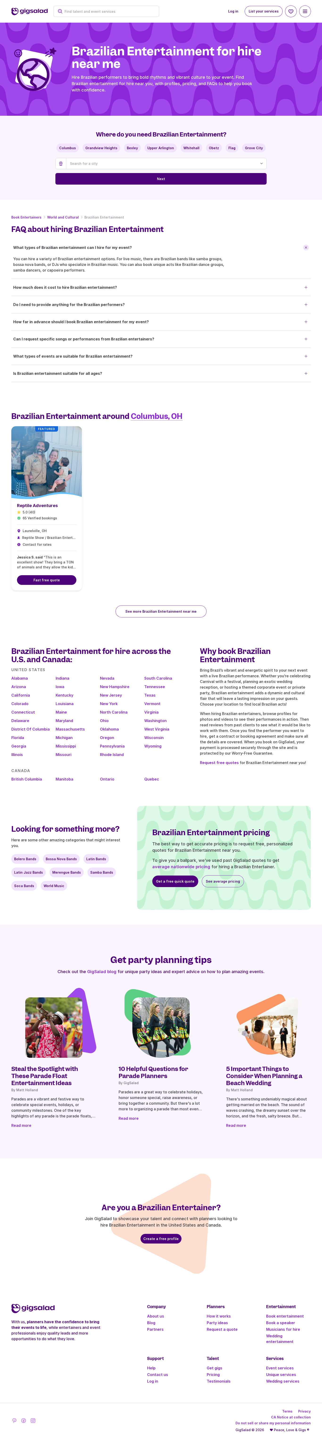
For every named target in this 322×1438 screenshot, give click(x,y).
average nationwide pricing (181, 866)
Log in (233, 11)
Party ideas (217, 1322)
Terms (287, 1411)
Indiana (62, 678)
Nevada (107, 678)
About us (155, 1316)
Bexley (132, 148)
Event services (280, 1368)
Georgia (18, 746)
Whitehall (191, 148)
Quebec (151, 779)
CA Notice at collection (291, 1417)
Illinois (17, 754)
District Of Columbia (30, 729)
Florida (17, 737)
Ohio (104, 720)
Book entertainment (285, 1316)
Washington (155, 720)
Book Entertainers (26, 217)
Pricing (213, 1374)
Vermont (152, 703)
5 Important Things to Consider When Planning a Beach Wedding (264, 1076)
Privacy (304, 1411)
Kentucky (64, 695)
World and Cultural (63, 217)
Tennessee (154, 686)
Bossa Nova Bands (61, 859)
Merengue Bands (66, 872)
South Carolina (158, 678)
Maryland (64, 720)
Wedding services (282, 1381)
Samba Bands (101, 872)
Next (161, 179)
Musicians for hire (283, 1329)
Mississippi (66, 746)
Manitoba (64, 779)
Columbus (67, 148)
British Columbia (26, 779)
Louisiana (65, 703)
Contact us (157, 1374)
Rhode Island (112, 754)
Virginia (151, 712)
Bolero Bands (25, 859)
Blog (151, 1322)
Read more (21, 1125)
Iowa (60, 686)
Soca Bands (24, 886)
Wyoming (152, 746)
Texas (150, 695)
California (20, 695)
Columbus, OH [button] (156, 416)
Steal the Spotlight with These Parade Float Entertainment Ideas (44, 1076)
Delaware (20, 720)
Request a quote (222, 1329)
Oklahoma (109, 729)
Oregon (107, 737)
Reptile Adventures (37, 505)
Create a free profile (161, 1239)
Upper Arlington (160, 148)
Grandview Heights (101, 148)
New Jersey (111, 695)
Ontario (107, 779)
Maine (61, 712)
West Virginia (156, 729)
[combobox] (109, 11)
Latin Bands (96, 859)
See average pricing (223, 881)
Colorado (20, 703)
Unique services (281, 1374)
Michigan (64, 737)
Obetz (214, 148)
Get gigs (214, 1368)
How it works (219, 1316)
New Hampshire (114, 686)
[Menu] (305, 11)
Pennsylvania (112, 746)
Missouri (63, 754)
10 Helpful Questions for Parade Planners (153, 1072)
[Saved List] (291, 11)
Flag (231, 148)
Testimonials (219, 1381)
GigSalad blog (101, 971)
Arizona (18, 686)
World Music (54, 886)
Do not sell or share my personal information (273, 1423)
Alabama (19, 678)
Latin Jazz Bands (28, 872)
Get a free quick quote (175, 881)
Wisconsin (154, 737)
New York (109, 703)
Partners (155, 1329)
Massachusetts (70, 729)
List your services (264, 11)
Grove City (254, 148)
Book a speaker (280, 1322)
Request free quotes (219, 762)
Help (151, 1368)
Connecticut (23, 712)
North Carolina (114, 712)
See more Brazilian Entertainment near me (161, 611)
